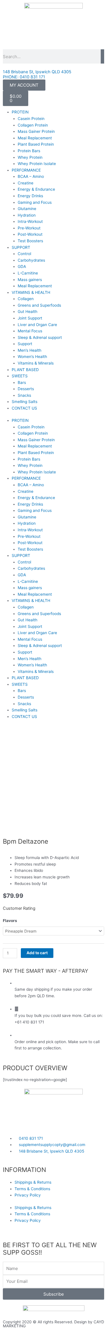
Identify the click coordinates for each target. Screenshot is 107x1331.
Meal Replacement (35, 138)
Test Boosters (30, 241)
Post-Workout (30, 234)
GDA (22, 266)
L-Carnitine (28, 273)
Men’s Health (29, 350)
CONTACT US (24, 408)
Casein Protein (31, 118)
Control (24, 253)
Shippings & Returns (33, 1182)
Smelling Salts (24, 401)
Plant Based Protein (36, 144)
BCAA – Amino (31, 176)
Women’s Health (32, 356)
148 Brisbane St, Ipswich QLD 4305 (37, 71)
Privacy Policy (28, 1195)
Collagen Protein (33, 125)
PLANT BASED (25, 369)
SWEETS (20, 376)
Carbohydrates (31, 260)
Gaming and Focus (35, 202)
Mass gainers (30, 279)
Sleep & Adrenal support (40, 337)
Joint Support (30, 318)
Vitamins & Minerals (36, 363)
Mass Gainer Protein (36, 131)
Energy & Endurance (36, 189)
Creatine (25, 183)
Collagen (26, 298)
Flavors (10, 920)
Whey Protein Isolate (37, 163)
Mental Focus (30, 331)
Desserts (26, 388)
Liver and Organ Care (37, 324)
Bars (22, 382)
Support (25, 343)
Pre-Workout (29, 228)
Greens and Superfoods (39, 305)
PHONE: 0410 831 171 (24, 77)
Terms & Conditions (32, 1188)
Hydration (27, 215)
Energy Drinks (30, 196)
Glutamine (27, 208)
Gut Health (27, 311)
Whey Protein (30, 157)
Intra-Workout (30, 221)
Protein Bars (29, 150)
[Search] (102, 56)
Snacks (24, 395)
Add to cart (37, 953)
